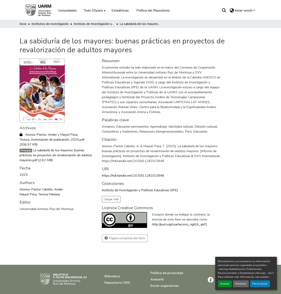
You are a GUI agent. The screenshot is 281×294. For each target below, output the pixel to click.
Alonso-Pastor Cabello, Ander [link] (41, 189)
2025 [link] (24, 175)
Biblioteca (112, 276)
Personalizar (260, 284)
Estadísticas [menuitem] (120, 10)
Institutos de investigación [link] (50, 24)
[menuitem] (94, 10)
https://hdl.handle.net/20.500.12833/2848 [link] (133, 175)
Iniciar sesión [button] (244, 10)
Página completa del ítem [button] (126, 238)
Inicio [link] (23, 24)
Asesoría (157, 279)
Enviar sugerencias (164, 286)
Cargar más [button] (111, 199)
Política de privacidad (166, 273)
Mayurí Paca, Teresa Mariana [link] (40, 194)
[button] (41, 10)
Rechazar (240, 284)
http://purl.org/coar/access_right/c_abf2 (179, 224)
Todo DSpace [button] (93, 10)
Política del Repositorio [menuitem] (153, 10)
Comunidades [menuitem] (67, 10)
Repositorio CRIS (117, 282)
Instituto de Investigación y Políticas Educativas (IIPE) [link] (94, 24)
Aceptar (225, 284)
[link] (58, 139)
